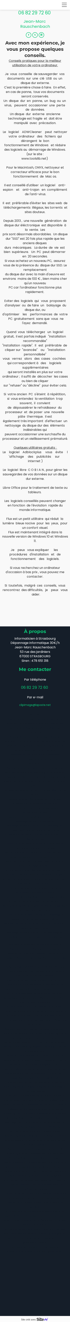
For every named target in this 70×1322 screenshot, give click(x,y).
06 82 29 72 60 (35, 13)
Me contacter (35, 669)
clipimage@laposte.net (35, 705)
